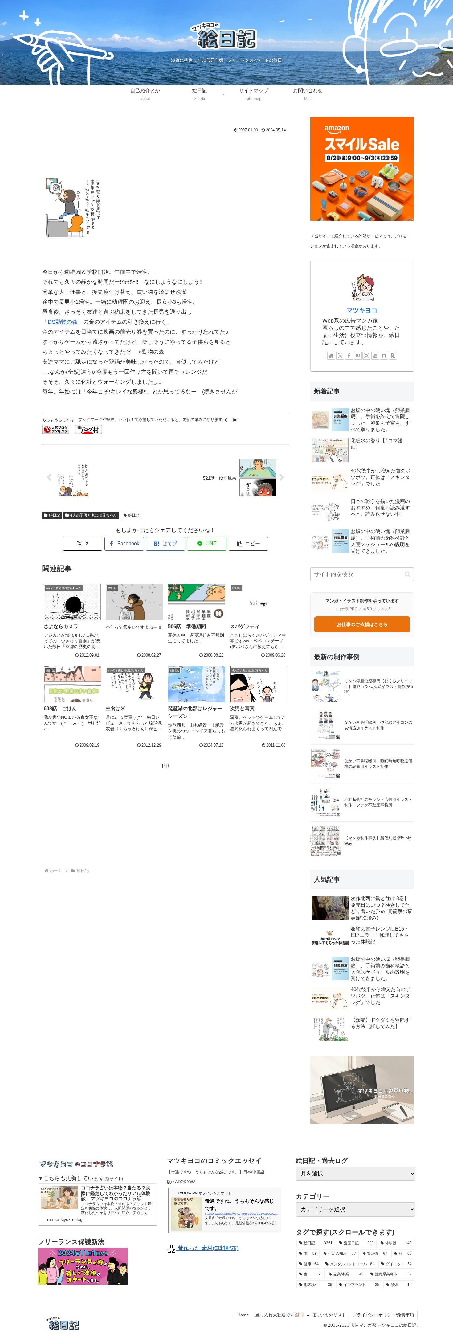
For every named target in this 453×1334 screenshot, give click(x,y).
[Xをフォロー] (340, 356)
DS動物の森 (63, 322)
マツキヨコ (362, 310)
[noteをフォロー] (384, 356)
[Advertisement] (165, 151)
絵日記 (54, 515)
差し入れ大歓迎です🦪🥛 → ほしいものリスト (300, 1314)
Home (243, 1314)
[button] (248, 544)
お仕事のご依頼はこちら (362, 624)
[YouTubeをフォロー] (375, 356)
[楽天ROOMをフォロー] (393, 356)
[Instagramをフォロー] (366, 356)
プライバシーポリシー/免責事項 (383, 1314)
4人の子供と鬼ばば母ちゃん (93, 515)
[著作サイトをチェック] (331, 356)
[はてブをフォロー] (358, 356)
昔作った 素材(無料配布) (207, 1248)
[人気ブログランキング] (55, 429)
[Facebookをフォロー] (349, 356)
